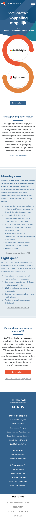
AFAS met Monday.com (18, 420)
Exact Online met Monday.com (18, 436)
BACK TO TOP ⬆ (18, 497)
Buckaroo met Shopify (18, 428)
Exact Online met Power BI (18, 440)
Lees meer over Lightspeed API (18, 308)
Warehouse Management (18, 459)
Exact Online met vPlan (18, 444)
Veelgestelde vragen (18, 511)
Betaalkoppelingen (18, 473)
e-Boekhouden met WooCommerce (18, 432)
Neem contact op (18, 103)
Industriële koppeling (18, 455)
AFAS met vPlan (18, 424)
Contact (18, 516)
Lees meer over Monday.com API (18, 253)
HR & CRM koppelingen (18, 481)
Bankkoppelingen (18, 469)
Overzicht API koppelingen (18, 155)
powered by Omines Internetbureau (18, 402)
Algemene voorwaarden (18, 502)
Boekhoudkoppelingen (18, 477)
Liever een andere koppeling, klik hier (18, 379)
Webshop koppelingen (18, 485)
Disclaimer (18, 507)
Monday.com (5, 180)
